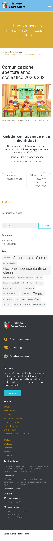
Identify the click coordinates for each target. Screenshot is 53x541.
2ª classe (8, 444)
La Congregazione (12, 422)
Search (45, 226)
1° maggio (6, 258)
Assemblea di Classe (30, 258)
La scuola (8, 414)
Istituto (7, 407)
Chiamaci (12, 393)
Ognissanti (39, 283)
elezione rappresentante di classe (24, 270)
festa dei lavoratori (9, 277)
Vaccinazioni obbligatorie (22, 304)
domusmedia (43, 120)
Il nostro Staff (10, 411)
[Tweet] (6, 202)
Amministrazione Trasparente (16, 434)
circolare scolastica (9, 263)
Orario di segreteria (12, 426)
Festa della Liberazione (25, 277)
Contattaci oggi (16, 347)
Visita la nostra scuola (19, 356)
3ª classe (8, 448)
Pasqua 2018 (7, 288)
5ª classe (8, 455)
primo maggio (29, 288)
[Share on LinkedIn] (13, 202)
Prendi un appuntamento (20, 339)
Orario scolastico (11, 430)
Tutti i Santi (7, 304)
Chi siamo (8, 368)
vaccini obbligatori (39, 304)
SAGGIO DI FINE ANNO (10, 294)
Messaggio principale (13, 418)
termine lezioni (8, 299)
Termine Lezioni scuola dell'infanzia (27, 299)
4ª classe (8, 451)
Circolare (8, 240)
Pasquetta (18, 288)
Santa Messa (25, 294)
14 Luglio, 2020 (10, 120)
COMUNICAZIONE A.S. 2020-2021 (26, 161)
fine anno (39, 277)
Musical (29, 283)
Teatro (38, 294)
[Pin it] (9, 202)
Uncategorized (26, 120)
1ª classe (8, 440)
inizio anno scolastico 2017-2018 (13, 283)
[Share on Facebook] (2, 202)
